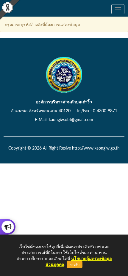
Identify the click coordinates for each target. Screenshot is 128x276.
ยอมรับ (74, 264)
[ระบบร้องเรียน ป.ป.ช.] (7, 227)
